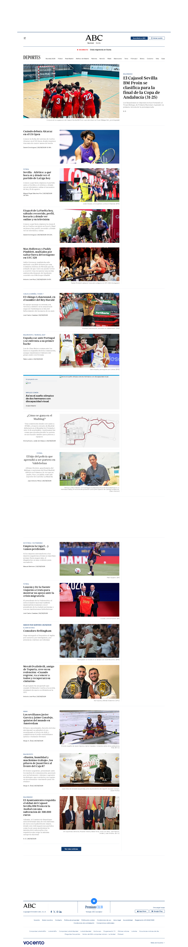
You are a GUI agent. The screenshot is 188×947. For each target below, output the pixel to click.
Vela (157, 59)
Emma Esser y (28, 441)
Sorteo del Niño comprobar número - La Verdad (98, 934)
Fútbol (60, 59)
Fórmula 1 (134, 59)
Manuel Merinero (29, 566)
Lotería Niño (52, 931)
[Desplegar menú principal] (24, 38)
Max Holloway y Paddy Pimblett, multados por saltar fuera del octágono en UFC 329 (39, 253)
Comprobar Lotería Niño (37, 931)
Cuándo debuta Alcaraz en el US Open (37, 133)
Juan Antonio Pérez (35, 481)
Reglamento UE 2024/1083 (144, 920)
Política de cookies (88, 920)
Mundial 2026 (50, 59)
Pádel (109, 59)
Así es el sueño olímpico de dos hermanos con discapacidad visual (40, 398)
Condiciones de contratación (84, 923)
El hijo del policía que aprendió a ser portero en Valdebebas (39, 460)
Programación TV (109, 931)
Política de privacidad (71, 920)
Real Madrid (69, 59)
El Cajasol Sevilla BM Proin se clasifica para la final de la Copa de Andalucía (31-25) (141, 87)
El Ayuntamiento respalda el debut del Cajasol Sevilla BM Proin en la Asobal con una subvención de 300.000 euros (39, 808)
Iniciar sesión (158, 38)
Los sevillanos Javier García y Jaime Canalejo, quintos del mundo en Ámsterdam (38, 719)
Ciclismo (150, 59)
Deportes (31, 57)
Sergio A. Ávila (28, 741)
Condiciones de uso (104, 920)
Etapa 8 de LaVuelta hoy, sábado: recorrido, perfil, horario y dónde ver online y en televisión (38, 215)
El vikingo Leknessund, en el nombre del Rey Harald (39, 298)
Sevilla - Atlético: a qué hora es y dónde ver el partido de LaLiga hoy (37, 175)
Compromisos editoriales (105, 923)
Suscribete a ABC (139, 38)
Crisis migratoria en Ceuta (100, 50)
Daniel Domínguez (30, 147)
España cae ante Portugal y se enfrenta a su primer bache (39, 340)
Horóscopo (97, 931)
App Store (142, 911)
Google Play (158, 911)
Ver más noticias (71, 849)
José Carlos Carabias (30, 315)
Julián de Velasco (40, 441)
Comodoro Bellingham (37, 630)
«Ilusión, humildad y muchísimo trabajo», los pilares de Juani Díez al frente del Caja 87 (38, 762)
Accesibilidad (128, 920)
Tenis (126, 59)
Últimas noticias (123, 931)
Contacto (58, 920)
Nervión (102, 59)
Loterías (134, 931)
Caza (163, 59)
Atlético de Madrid (82, 59)
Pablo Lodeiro (28, 359)
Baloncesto (118, 59)
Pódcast (120, 934)
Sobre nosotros (47, 920)
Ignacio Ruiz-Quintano (32, 625)
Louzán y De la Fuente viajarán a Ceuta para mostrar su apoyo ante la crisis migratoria (38, 591)
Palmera (94, 59)
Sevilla (98, 43)
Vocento (37, 920)
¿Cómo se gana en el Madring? (39, 417)
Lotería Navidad (85, 931)
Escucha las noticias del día (149, 931)
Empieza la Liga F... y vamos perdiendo (36, 547)
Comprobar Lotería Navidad (68, 931)
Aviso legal (117, 920)
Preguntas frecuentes (72, 934)
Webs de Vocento (157, 943)
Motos (142, 59)
